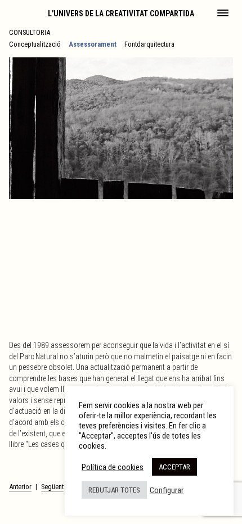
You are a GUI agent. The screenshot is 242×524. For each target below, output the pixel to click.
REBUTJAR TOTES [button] (114, 490)
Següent (52, 486)
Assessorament (92, 44)
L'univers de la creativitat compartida (121, 13)
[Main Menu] (223, 14)
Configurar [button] (166, 490)
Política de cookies (113, 467)
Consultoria (29, 32)
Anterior (20, 486)
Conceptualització (35, 44)
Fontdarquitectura (149, 44)
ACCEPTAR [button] (174, 467)
